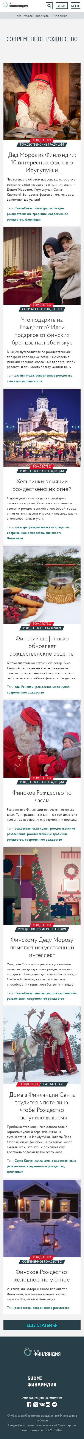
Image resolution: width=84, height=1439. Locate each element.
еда (17, 686)
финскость (34, 381)
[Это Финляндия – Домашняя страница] (15, 5)
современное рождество (54, 375)
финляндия (33, 219)
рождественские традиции (27, 213)
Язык (62, 6)
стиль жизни (16, 381)
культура (41, 208)
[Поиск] (49, 5)
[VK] (42, 1404)
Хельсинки (15, 538)
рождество (15, 839)
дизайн (19, 375)
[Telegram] (54, 1404)
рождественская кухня (52, 686)
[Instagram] (48, 1404)
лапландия (57, 208)
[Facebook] (29, 1404)
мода (30, 375)
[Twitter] (36, 1404)
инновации (42, 993)
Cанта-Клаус (23, 208)
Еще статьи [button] (40, 1325)
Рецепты (27, 686)
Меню (75, 6)
